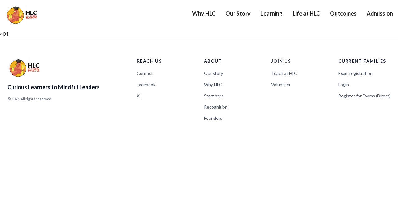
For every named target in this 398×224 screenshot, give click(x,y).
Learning (272, 13)
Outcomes (343, 13)
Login (343, 84)
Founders (213, 118)
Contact (145, 73)
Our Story (238, 13)
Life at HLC (306, 13)
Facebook (146, 84)
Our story (213, 73)
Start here (214, 95)
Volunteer (281, 84)
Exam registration (355, 73)
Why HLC (203, 13)
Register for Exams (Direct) (364, 95)
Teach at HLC (284, 73)
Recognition (216, 107)
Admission (380, 13)
